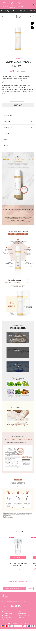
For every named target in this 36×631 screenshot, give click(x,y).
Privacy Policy (22, 613)
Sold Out (18, 105)
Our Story (5, 610)
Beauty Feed (5, 619)
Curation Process (7, 613)
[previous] (2, 43)
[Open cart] (33, 16)
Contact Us (21, 617)
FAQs (19, 612)
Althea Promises (6, 612)
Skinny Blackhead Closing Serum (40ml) (18, 564)
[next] (34, 43)
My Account (21, 610)
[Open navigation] (2, 16)
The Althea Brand (7, 615)
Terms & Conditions (23, 615)
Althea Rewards (6, 617)
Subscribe (30, 588)
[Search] (30, 16)
